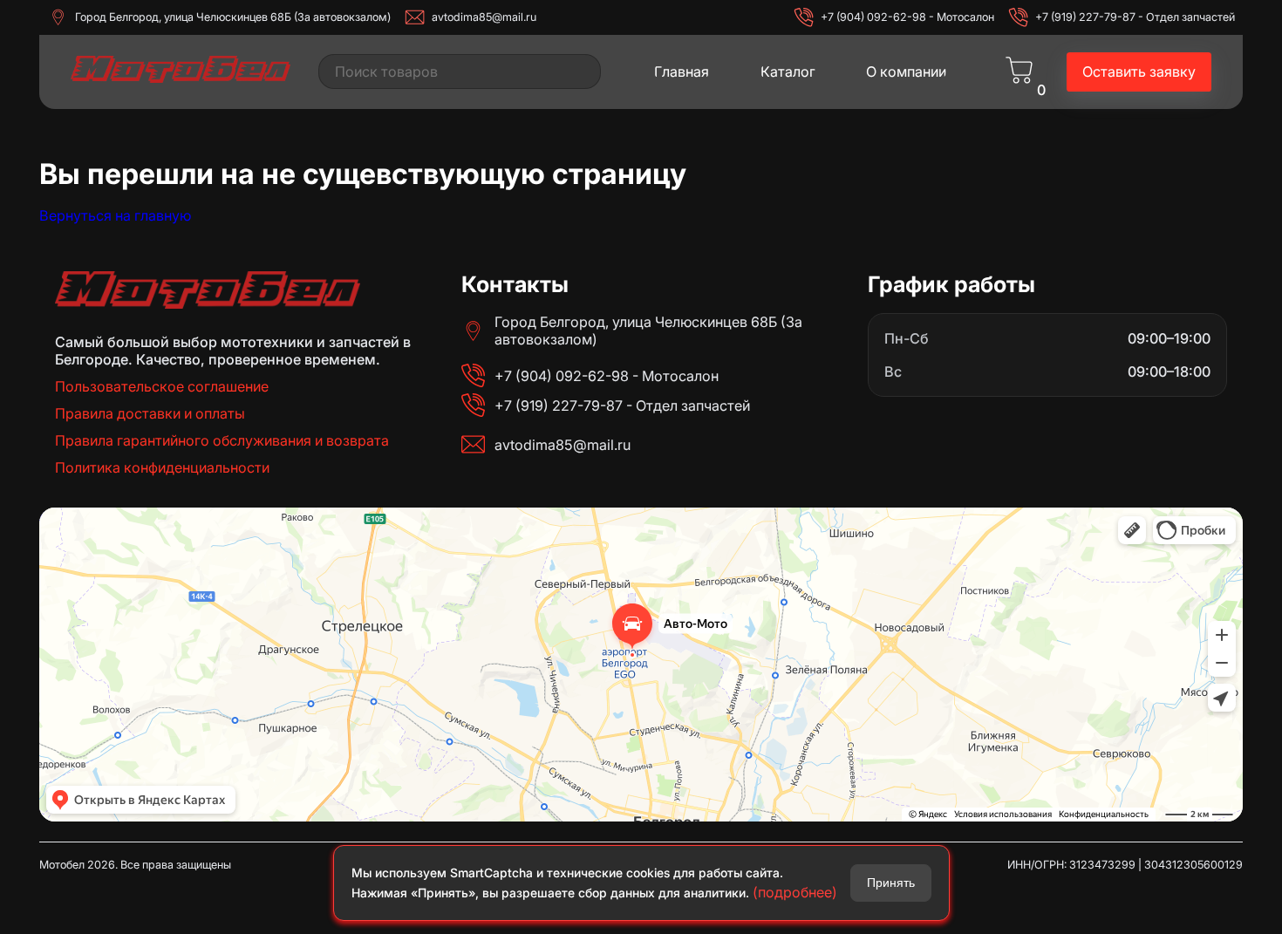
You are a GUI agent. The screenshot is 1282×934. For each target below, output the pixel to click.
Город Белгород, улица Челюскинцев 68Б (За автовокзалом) (233, 17)
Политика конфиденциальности (162, 467)
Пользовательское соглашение (162, 386)
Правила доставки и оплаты (150, 413)
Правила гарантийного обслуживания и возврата (222, 440)
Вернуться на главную (115, 215)
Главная (681, 71)
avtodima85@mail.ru (484, 17)
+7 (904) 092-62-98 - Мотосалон (907, 17)
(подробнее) (795, 892)
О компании (906, 71)
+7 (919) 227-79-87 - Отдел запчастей (1135, 17)
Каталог (787, 71)
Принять (891, 883)
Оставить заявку (1139, 71)
